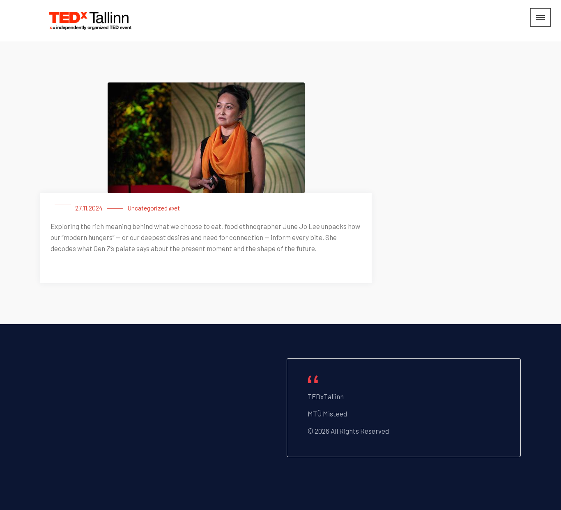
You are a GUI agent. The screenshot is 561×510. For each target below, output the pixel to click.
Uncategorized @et (153, 208)
